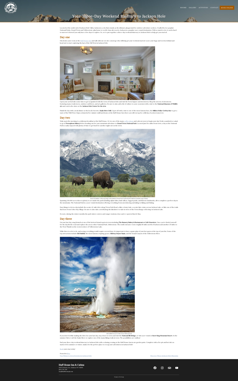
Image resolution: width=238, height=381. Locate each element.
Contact (214, 7)
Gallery (192, 7)
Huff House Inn (85, 41)
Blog (68, 353)
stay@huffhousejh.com (66, 371)
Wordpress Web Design (119, 377)
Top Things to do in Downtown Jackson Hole (76, 356)
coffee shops (128, 121)
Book (61, 349)
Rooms (183, 7)
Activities (203, 7)
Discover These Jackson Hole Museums (164, 356)
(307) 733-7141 (63, 369)
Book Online (227, 8)
